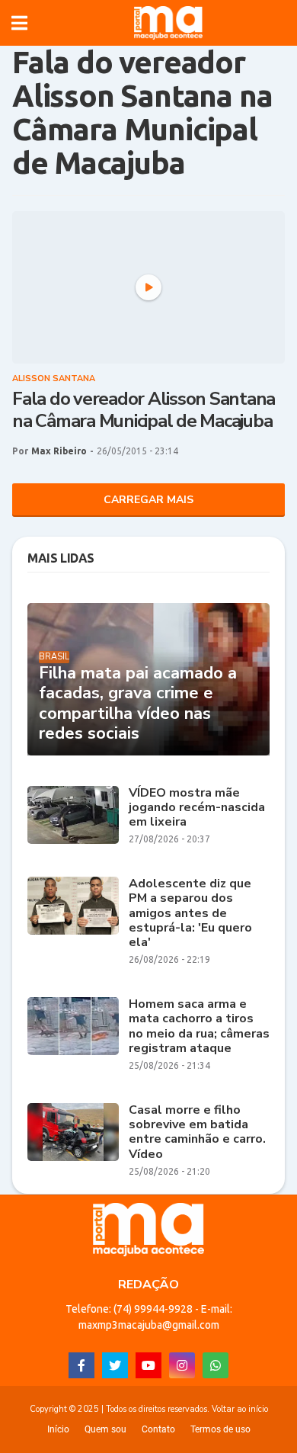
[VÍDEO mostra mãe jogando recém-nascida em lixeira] (73, 815)
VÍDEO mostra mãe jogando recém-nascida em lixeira (197, 808)
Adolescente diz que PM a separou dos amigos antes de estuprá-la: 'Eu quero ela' (190, 913)
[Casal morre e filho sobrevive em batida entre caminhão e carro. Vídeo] (73, 1132)
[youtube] (148, 1365)
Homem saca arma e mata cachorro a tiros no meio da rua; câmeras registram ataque (199, 1026)
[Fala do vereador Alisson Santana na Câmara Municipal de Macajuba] (148, 287)
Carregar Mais (148, 499)
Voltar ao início (240, 1409)
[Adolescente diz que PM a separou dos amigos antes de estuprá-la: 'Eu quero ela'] (73, 906)
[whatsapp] (215, 1365)
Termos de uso (220, 1429)
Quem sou (105, 1429)
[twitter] (115, 1365)
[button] (19, 23)
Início (58, 1429)
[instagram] (182, 1365)
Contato (158, 1429)
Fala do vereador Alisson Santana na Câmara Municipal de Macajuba (143, 410)
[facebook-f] (81, 1365)
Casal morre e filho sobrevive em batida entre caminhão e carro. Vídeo (197, 1132)
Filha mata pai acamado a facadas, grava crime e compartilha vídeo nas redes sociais (138, 703)
